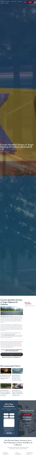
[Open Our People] (9, 1)
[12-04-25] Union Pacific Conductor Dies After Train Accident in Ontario (16, 378)
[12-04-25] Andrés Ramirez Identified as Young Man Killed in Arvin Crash (5, 393)
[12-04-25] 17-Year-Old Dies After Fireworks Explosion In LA (5, 377)
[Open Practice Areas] (16, 1)
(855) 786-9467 (27, 419)
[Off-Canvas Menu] (35, 2)
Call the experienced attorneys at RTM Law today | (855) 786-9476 (11, 354)
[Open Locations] (21, 1)
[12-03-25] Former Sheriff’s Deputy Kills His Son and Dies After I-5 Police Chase (17, 393)
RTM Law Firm (16, 342)
